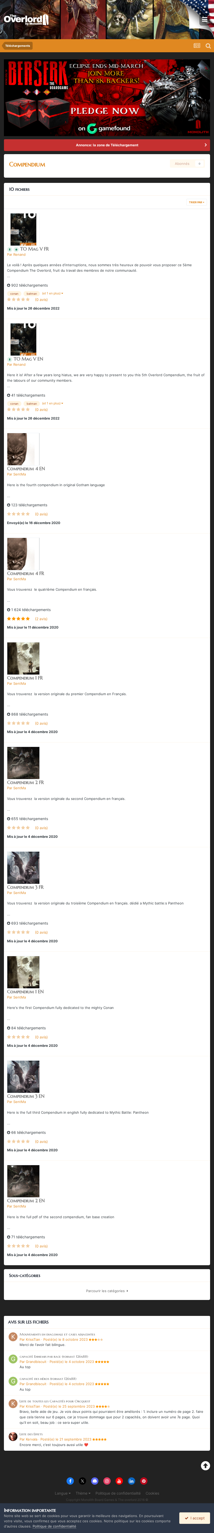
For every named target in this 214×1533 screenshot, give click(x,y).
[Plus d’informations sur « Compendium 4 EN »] (23, 449)
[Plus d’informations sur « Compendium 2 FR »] (23, 763)
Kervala (31, 1439)
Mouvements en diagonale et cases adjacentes (57, 1334)
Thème (82, 1493)
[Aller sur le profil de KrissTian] (13, 1336)
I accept (196, 1518)
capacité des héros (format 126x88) (48, 1379)
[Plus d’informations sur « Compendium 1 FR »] (23, 658)
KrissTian (33, 1339)
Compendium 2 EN (26, 1201)
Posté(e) (65, 1339)
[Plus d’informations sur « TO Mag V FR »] (23, 229)
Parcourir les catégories (106, 1291)
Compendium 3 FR (25, 887)
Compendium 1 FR (25, 678)
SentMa (19, 474)
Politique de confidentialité (118, 1493)
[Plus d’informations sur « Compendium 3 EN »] (23, 1076)
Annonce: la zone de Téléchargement (107, 145)
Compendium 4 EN (26, 469)
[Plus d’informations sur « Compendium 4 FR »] (23, 554)
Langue (62, 1493)
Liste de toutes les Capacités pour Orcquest (55, 1401)
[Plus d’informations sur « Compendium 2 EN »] (23, 1181)
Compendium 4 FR (25, 573)
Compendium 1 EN (25, 992)
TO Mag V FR (34, 249)
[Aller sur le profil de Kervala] (13, 1436)
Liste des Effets (31, 1434)
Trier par (196, 202)
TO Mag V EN (28, 359)
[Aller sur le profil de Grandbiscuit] (13, 1359)
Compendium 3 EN (25, 1096)
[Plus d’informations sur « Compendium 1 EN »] (23, 972)
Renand (19, 254)
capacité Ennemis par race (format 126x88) (54, 1356)
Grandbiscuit (36, 1362)
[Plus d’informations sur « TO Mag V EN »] (23, 339)
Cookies (152, 1493)
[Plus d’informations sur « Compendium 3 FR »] (23, 867)
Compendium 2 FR (25, 782)
